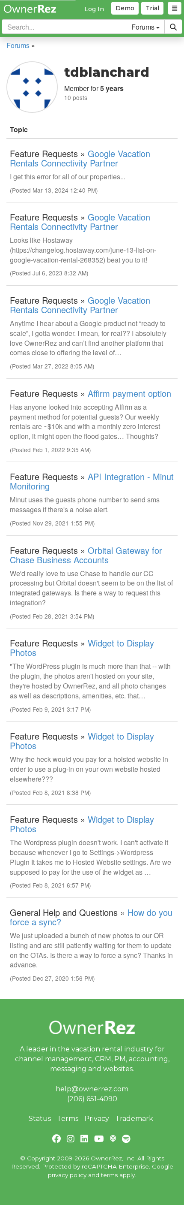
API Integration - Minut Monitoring (92, 481)
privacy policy (67, 1175)
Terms (67, 1118)
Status (40, 1118)
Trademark (134, 1118)
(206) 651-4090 (92, 1099)
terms (109, 1175)
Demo (125, 8)
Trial (152, 8)
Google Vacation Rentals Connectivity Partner (80, 158)
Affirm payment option (129, 393)
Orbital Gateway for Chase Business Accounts (86, 555)
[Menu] (174, 8)
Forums (18, 45)
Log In (94, 9)
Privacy (96, 1118)
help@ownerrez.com (92, 1089)
